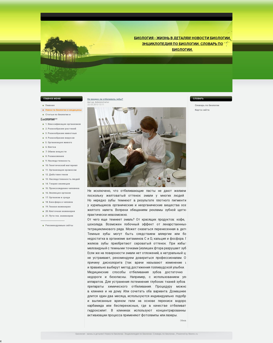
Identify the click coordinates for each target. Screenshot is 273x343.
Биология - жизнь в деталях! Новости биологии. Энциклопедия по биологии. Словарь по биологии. (182, 44)
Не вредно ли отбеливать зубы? (105, 99)
